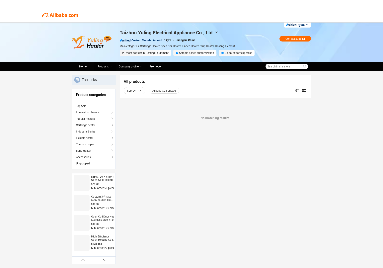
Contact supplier (295, 38)
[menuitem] (93, 106)
